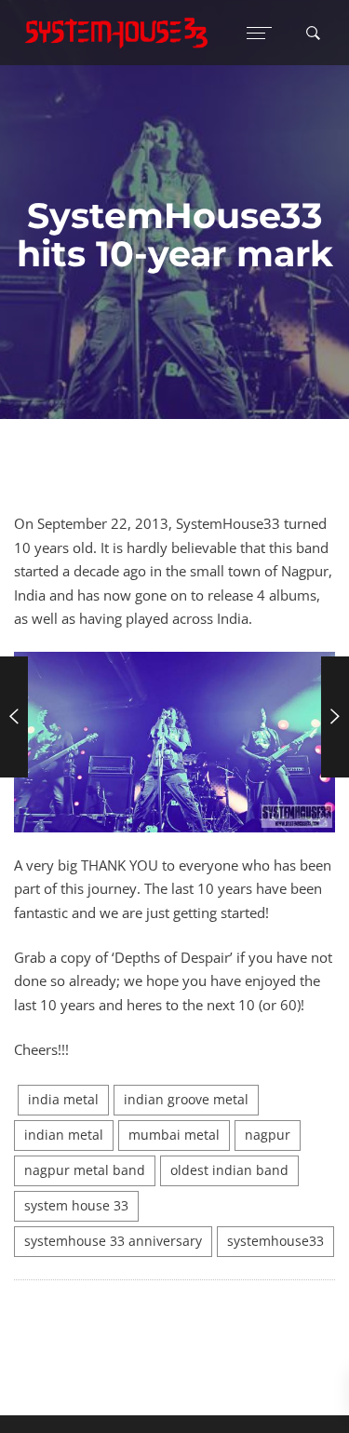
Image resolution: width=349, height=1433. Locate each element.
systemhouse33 (275, 1241)
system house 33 (76, 1205)
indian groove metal (186, 1099)
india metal (63, 1099)
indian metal (63, 1135)
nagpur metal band (84, 1170)
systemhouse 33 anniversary (113, 1241)
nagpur (267, 1135)
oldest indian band (229, 1170)
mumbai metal (174, 1135)
